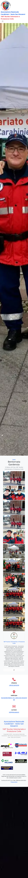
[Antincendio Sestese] (21, 745)
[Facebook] (14, 670)
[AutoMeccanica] (21, 753)
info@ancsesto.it (14, 712)
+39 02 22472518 (14, 685)
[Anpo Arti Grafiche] (7, 746)
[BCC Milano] (7, 761)
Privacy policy (14, 782)
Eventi (14, 459)
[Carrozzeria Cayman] (21, 761)
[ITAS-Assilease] (7, 754)
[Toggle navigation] (2, 21)
